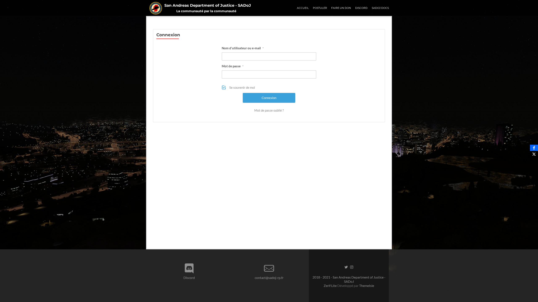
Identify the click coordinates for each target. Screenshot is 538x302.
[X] (534, 154)
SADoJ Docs (380, 7)
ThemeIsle (366, 286)
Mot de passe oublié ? (269, 110)
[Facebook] (534, 148)
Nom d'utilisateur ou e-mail (243, 48)
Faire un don (341, 7)
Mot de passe (233, 66)
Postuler (320, 7)
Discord (361, 7)
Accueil (303, 7)
